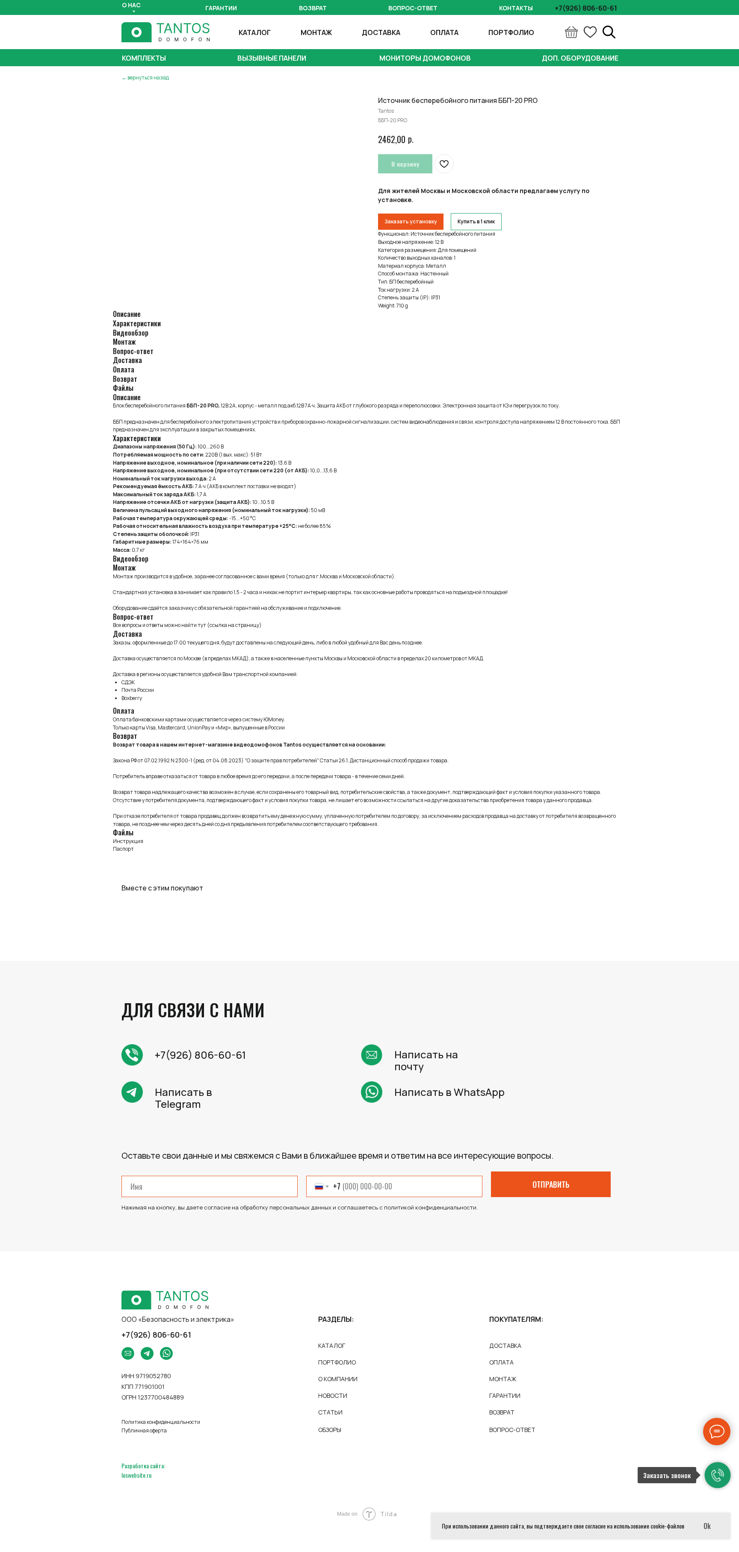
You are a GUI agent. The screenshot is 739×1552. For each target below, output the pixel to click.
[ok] (590, 32)
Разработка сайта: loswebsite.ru (143, 1470)
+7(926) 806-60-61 (200, 1055)
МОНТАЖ (316, 32)
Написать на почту (426, 1060)
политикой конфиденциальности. (431, 1207)
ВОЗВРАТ (501, 1412)
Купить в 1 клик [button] (476, 221)
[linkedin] (609, 32)
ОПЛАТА (444, 32)
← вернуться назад (145, 77)
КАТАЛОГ (255, 32)
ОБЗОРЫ (329, 1430)
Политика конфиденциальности (160, 1422)
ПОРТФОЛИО (511, 32)
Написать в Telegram (183, 1098)
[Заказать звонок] (717, 1475)
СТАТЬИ (330, 1412)
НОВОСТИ (332, 1395)
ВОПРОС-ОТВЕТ (512, 1430)
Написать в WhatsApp (449, 1092)
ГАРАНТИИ (504, 1395)
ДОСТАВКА (381, 32)
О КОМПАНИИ (338, 1379)
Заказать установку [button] (410, 221)
